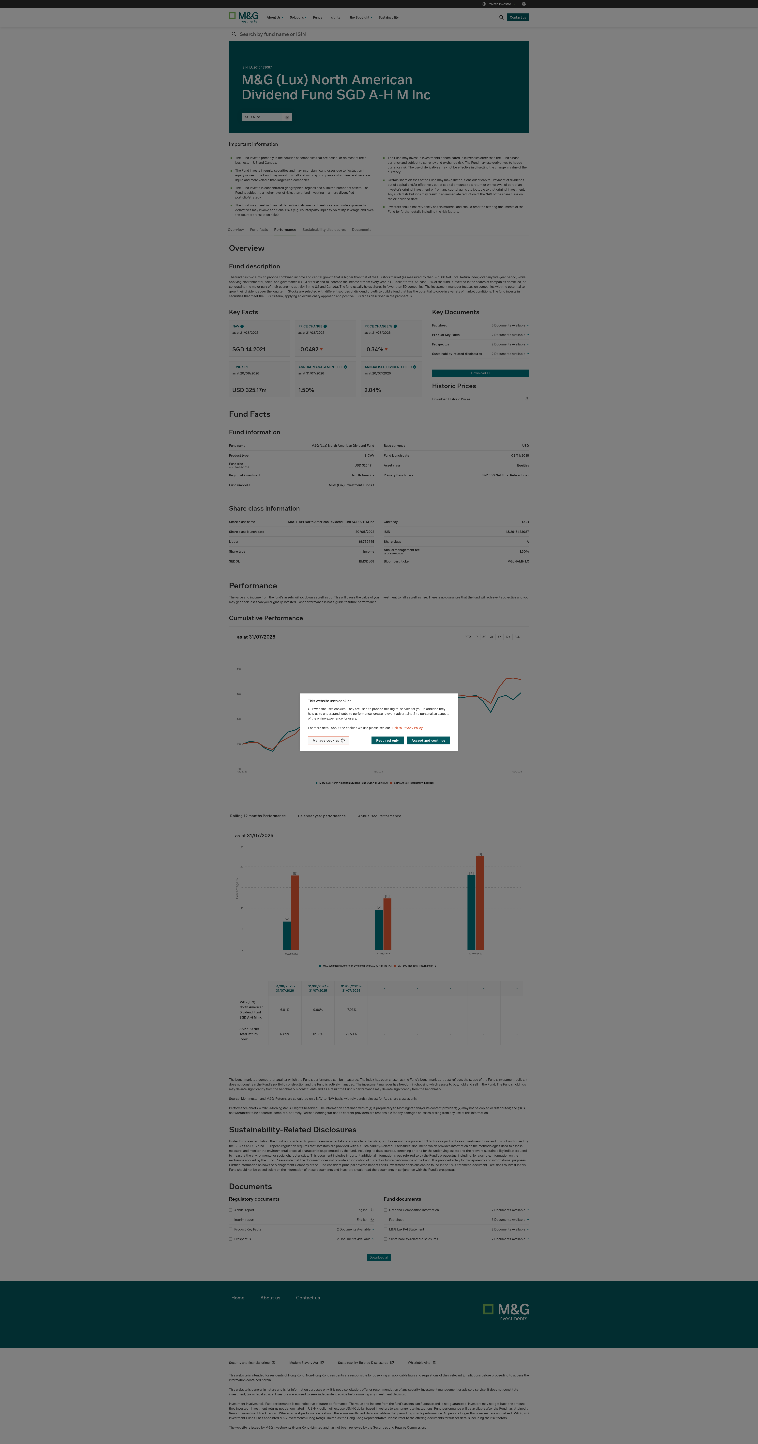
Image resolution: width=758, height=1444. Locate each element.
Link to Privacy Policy (407, 728)
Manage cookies (326, 740)
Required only (387, 740)
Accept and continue (428, 740)
